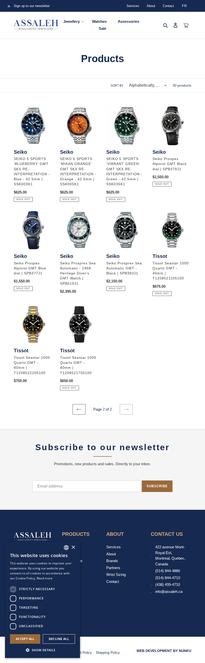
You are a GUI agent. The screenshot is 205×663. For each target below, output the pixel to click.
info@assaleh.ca (168, 591)
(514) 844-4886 (167, 571)
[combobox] (66, 547)
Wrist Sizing (116, 574)
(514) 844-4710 (167, 578)
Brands (112, 561)
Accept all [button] (25, 639)
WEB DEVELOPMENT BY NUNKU (163, 651)
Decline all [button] (59, 639)
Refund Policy (81, 652)
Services (132, 6)
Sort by (117, 85)
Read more (45, 578)
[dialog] (42, 599)
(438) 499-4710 (167, 584)
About (151, 6)
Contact (168, 6)
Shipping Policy (108, 652)
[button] (42, 650)
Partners (113, 568)
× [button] (73, 547)
